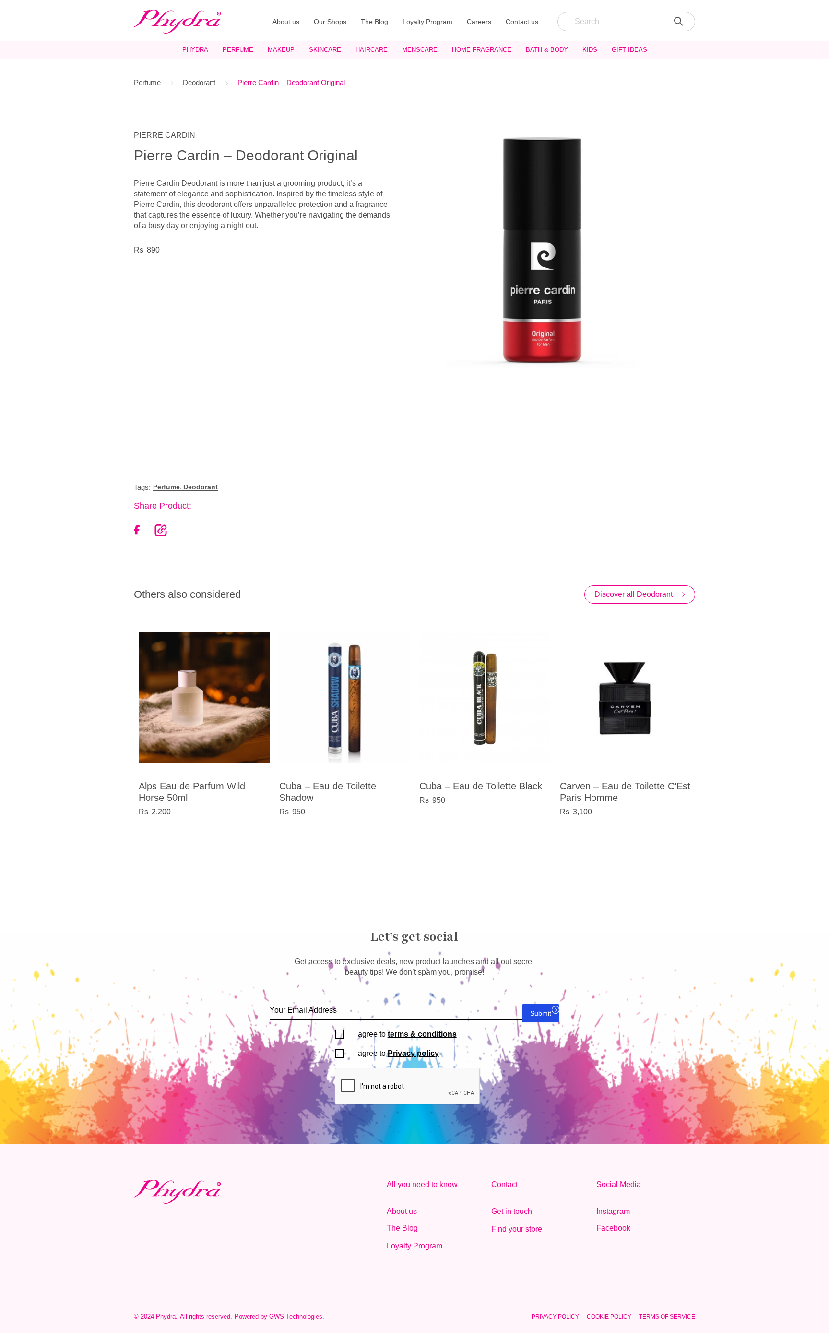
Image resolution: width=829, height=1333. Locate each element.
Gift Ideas (629, 49)
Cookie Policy (609, 1316)
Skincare (325, 49)
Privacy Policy (555, 1316)
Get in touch (511, 1211)
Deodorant (199, 82)
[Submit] (678, 21)
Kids (589, 49)
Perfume (238, 49)
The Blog (374, 21)
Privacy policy (413, 1053)
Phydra (195, 49)
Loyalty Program (427, 21)
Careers (479, 21)
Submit (540, 1013)
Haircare (371, 49)
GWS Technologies (295, 1316)
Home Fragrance (481, 49)
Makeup (281, 49)
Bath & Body (547, 49)
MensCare (420, 49)
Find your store (516, 1229)
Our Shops (330, 21)
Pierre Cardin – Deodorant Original (291, 82)
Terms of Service (667, 1316)
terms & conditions (422, 1034)
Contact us (522, 21)
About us (285, 21)
